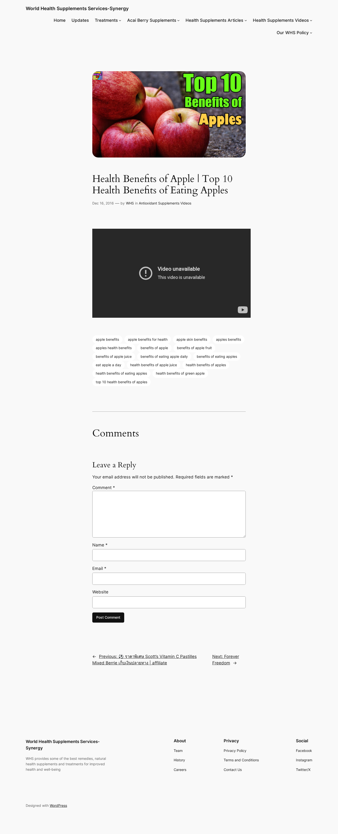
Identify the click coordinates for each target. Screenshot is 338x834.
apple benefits (107, 339)
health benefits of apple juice (153, 365)
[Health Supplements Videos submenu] (311, 20)
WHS (130, 203)
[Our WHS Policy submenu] (311, 32)
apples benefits (228, 339)
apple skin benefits (191, 339)
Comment (103, 487)
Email (99, 568)
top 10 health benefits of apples (121, 382)
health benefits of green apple (180, 373)
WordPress (58, 805)
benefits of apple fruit (194, 348)
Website (100, 591)
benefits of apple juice (114, 356)
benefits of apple (154, 348)
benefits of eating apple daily (164, 356)
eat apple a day (108, 365)
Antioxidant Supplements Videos (165, 203)
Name (100, 544)
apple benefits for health (148, 339)
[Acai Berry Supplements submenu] (178, 20)
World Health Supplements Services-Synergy (77, 8)
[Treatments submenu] (120, 20)
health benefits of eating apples (121, 373)
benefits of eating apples (217, 356)
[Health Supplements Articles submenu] (245, 20)
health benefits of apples (206, 365)
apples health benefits (114, 348)
